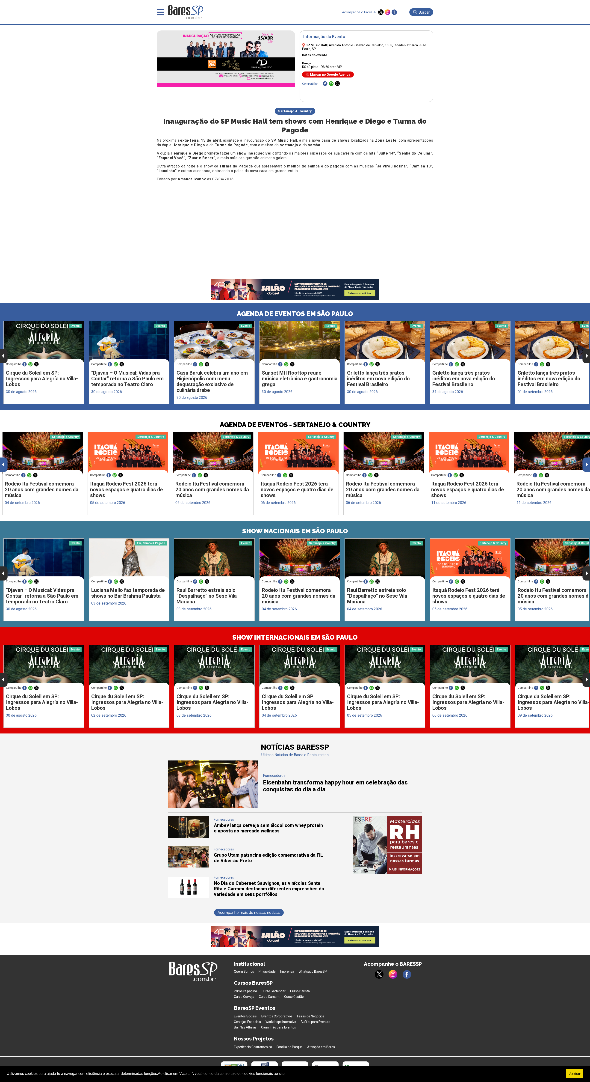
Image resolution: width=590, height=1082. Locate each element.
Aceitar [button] (574, 1074)
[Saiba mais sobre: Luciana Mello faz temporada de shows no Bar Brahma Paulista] (129, 560)
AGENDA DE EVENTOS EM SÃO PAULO (295, 314)
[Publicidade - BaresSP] (387, 845)
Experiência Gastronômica (253, 1047)
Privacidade (267, 971)
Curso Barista (300, 991)
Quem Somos (244, 971)
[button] (287, 1074)
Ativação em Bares (321, 1047)
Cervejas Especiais (247, 1022)
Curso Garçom (269, 997)
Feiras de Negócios (310, 1016)
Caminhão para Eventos (278, 1027)
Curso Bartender (274, 991)
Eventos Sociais (245, 1016)
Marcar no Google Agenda (330, 74)
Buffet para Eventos (315, 1022)
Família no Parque (290, 1047)
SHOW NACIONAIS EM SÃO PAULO (295, 531)
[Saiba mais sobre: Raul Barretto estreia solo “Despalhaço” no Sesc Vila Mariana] (214, 560)
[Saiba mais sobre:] (129, 342)
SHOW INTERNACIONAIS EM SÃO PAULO (295, 637)
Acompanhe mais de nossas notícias (249, 912)
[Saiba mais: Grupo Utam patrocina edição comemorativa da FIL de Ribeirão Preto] (188, 866)
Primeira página (245, 991)
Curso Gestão (294, 997)
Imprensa (287, 971)
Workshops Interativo (281, 1022)
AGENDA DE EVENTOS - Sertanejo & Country (295, 425)
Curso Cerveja (244, 997)
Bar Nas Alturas (245, 1027)
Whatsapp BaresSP (313, 971)
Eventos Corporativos (276, 1016)
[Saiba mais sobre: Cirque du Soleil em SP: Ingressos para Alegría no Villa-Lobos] (44, 342)
